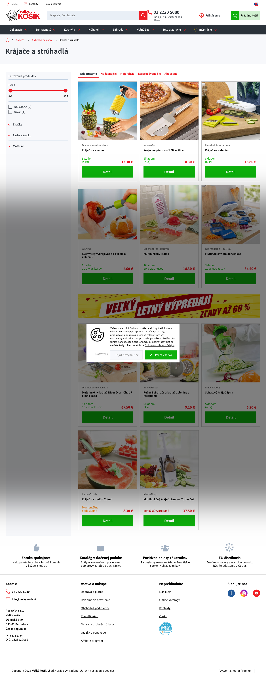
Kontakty (33, 4)
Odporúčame (88, 73)
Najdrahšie (127, 73)
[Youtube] (256, 593)
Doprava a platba (92, 591)
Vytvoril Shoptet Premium (235, 670)
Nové (19, 112)
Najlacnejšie (109, 73)
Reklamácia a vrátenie (95, 599)
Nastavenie (102, 353)
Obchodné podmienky (95, 608)
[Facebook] (231, 593)
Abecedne (171, 73)
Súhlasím (161, 354)
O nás (163, 616)
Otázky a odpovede (93, 632)
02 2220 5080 (21, 591)
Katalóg (15, 4)
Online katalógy (169, 599)
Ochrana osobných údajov (159, 345)
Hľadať (143, 15)
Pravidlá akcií (89, 616)
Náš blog (165, 591)
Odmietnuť (126, 354)
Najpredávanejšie (149, 73)
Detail (108, 172)
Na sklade (22, 106)
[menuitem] (19, 29)
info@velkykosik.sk (24, 599)
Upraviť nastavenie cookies (97, 670)
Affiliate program (92, 640)
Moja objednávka (52, 4)
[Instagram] (244, 593)
